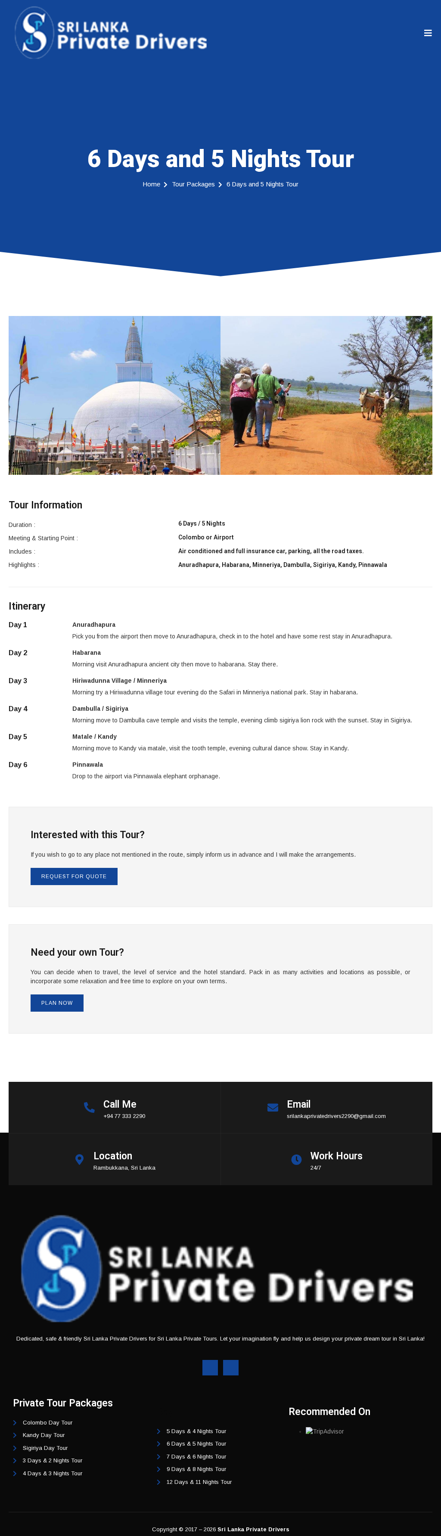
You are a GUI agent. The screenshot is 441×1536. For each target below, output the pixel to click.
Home (151, 184)
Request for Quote (74, 876)
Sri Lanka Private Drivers (253, 1529)
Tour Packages (193, 184)
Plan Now (57, 1003)
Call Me (120, 1104)
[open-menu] (428, 33)
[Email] (272, 1107)
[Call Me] (89, 1107)
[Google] (231, 1367)
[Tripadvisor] (210, 1367)
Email (299, 1104)
